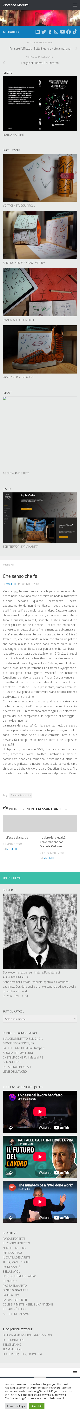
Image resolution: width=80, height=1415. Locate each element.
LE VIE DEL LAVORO (15, 1071)
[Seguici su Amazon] (50, 31)
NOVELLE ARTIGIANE (15, 1248)
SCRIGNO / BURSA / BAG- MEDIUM (24, 263)
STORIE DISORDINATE (16, 1043)
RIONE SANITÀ (11, 1267)
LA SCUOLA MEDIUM (15, 1048)
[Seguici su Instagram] (56, 31)
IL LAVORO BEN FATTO (16, 1243)
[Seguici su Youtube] (62, 31)
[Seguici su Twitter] (43, 31)
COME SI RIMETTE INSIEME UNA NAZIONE (28, 1304)
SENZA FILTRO (12, 1062)
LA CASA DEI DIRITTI (15, 1299)
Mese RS (8, 564)
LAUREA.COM (11, 1295)
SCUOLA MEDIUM (13, 1052)
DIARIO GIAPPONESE (15, 1290)
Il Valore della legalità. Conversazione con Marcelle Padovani (53, 842)
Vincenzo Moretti (15, 5)
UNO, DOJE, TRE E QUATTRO (19, 1276)
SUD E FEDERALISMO (16, 1314)
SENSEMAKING (12, 1344)
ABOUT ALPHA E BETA (16, 473)
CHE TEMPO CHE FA (15, 1057)
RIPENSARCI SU (12, 1252)
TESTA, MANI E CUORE (16, 1262)
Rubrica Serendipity (21, 795)
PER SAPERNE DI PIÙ (15, 996)
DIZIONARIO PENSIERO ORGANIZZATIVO (27, 1335)
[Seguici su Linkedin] (37, 31)
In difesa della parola (15, 837)
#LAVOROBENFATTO (15, 977)
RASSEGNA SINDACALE (17, 1067)
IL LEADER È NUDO (14, 1309)
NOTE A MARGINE (13, 134)
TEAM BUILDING (12, 1349)
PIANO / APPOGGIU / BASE (19, 320)
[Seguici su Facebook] (68, 31)
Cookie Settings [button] (16, 1406)
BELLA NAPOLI (11, 1271)
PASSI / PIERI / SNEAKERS (18, 377)
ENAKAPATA (10, 1281)
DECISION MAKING (14, 1340)
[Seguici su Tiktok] (74, 31)
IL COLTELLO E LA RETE (16, 1257)
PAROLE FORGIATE (14, 1238)
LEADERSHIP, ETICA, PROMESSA (22, 1354)
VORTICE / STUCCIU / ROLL (19, 205)
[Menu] (75, 5)
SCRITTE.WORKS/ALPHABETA (20, 546)
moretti (11, 584)
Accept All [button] (36, 1406)
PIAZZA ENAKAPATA (15, 1285)
